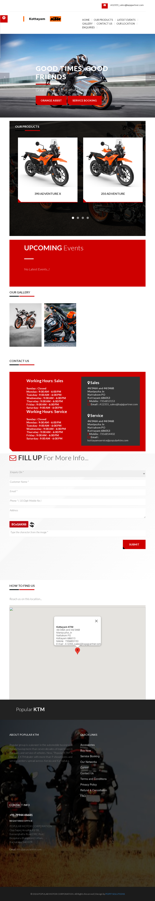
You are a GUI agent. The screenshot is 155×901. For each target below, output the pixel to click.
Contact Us (104, 23)
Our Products (103, 19)
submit (134, 544)
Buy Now (85, 750)
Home (86, 19)
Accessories (87, 745)
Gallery (87, 23)
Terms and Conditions (93, 779)
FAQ (83, 796)
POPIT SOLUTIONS (115, 893)
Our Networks (88, 762)
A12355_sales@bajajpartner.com (127, 5)
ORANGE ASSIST (51, 100)
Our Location (125, 23)
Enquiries (88, 27)
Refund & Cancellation (93, 790)
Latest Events (126, 19)
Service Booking (90, 756)
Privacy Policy (88, 784)
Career (84, 767)
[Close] (96, 621)
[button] (77, 651)
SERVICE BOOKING (84, 100)
